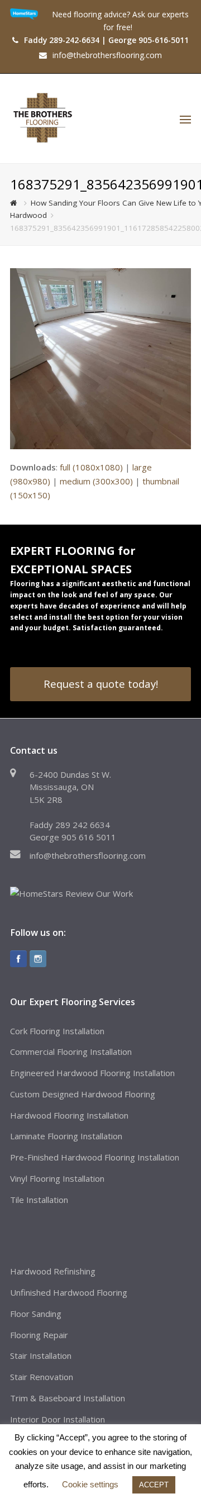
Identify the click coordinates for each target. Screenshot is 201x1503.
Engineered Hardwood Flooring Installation (92, 1072)
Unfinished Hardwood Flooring (68, 1292)
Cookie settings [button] (90, 1484)
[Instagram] (38, 958)
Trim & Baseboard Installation (67, 1398)
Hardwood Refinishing (52, 1271)
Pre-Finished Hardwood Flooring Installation (94, 1157)
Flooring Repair (39, 1334)
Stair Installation (40, 1355)
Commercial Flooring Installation (71, 1051)
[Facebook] (18, 958)
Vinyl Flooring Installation (57, 1178)
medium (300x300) (96, 481)
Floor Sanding (35, 1313)
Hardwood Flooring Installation (69, 1115)
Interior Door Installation (57, 1419)
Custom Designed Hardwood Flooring (82, 1094)
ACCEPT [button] (154, 1485)
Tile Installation (39, 1199)
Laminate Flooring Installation (66, 1135)
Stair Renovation (41, 1376)
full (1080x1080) (91, 467)
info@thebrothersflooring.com (88, 855)
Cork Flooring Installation (57, 1030)
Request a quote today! (101, 684)
